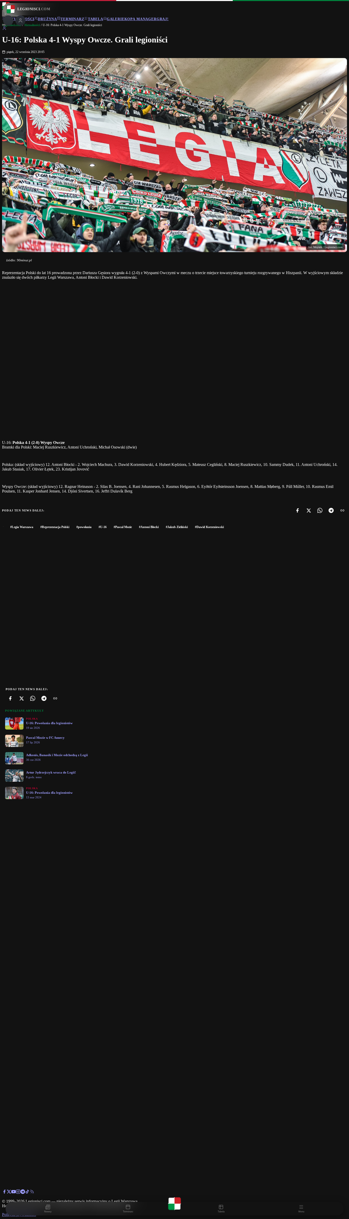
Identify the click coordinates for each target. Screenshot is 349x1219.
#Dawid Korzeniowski (209, 527)
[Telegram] (331, 510)
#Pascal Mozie (123, 527)
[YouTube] (13, 1192)
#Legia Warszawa (21, 527)
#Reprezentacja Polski (54, 527)
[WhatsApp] (319, 510)
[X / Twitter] (9, 1192)
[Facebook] (297, 510)
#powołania (83, 527)
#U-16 (103, 527)
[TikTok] (27, 1192)
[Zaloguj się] (4, 29)
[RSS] (32, 1192)
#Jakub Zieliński (177, 527)
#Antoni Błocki (149, 527)
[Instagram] (18, 1192)
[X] (308, 510)
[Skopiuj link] (342, 510)
